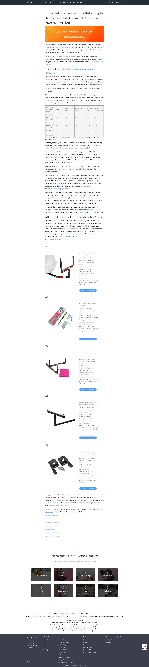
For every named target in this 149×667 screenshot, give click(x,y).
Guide (84, 639)
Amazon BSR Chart (93, 210)
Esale (106, 645)
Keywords (46, 642)
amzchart (70, 162)
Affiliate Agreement (64, 642)
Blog (84, 645)
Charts (60, 2)
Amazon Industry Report (89, 652)
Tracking (45, 650)
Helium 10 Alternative (64, 657)
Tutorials (85, 642)
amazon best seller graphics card (58, 189)
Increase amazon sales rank (52, 533)
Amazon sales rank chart (69, 229)
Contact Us (62, 652)
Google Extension (63, 660)
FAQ (60, 655)
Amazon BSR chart (50, 529)
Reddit (68, 613)
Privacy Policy (62, 647)
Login (113, 2)
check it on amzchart (88, 290)
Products (46, 2)
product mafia (86, 186)
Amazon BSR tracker (50, 519)
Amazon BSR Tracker (62, 500)
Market (65, 2)
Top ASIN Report (87, 647)
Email (78, 613)
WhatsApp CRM (109, 639)
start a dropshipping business (60, 239)
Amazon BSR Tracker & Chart (66, 56)
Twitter (62, 613)
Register (118, 2)
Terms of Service (63, 650)
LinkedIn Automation (110, 642)
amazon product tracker (93, 103)
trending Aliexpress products (59, 505)
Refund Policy (62, 645)
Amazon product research (52, 522)
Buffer (82, 613)
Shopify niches (57, 536)
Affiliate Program (63, 639)
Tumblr (73, 613)
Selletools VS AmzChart (51, 526)
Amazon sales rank (62, 47)
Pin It (93, 613)
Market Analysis (75, 68)
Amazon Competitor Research (67, 662)
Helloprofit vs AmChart (51, 515)
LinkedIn (88, 613)
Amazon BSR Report (88, 650)
